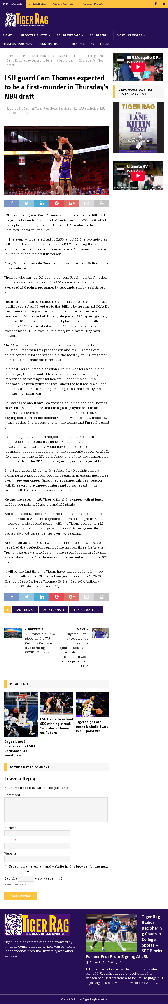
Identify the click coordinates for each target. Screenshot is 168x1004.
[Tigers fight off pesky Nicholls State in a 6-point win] (92, 704)
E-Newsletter (37, 4)
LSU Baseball (100, 35)
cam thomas (25, 609)
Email (9, 840)
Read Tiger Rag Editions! (90, 44)
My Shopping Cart (94, 4)
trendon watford (85, 609)
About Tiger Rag (63, 4)
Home (7, 35)
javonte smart (53, 609)
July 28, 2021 (19, 108)
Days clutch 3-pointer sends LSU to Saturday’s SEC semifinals (20, 748)
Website (10, 853)
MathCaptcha (20, 884)
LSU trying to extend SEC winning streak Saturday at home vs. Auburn (56, 725)
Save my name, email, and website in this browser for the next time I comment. (56, 869)
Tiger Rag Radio (51, 44)
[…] (157, 982)
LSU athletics (88, 108)
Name (9, 827)
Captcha (10, 878)
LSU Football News (33, 35)
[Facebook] (155, 4)
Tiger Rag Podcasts (18, 44)
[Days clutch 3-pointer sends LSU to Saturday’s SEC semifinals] (21, 714)
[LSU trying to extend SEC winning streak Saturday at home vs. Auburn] (57, 703)
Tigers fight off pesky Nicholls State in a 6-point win (92, 726)
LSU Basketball (68, 35)
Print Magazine (12, 4)
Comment (12, 795)
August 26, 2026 (101, 962)
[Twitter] (164, 4)
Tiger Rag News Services (53, 108)
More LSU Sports (129, 35)
